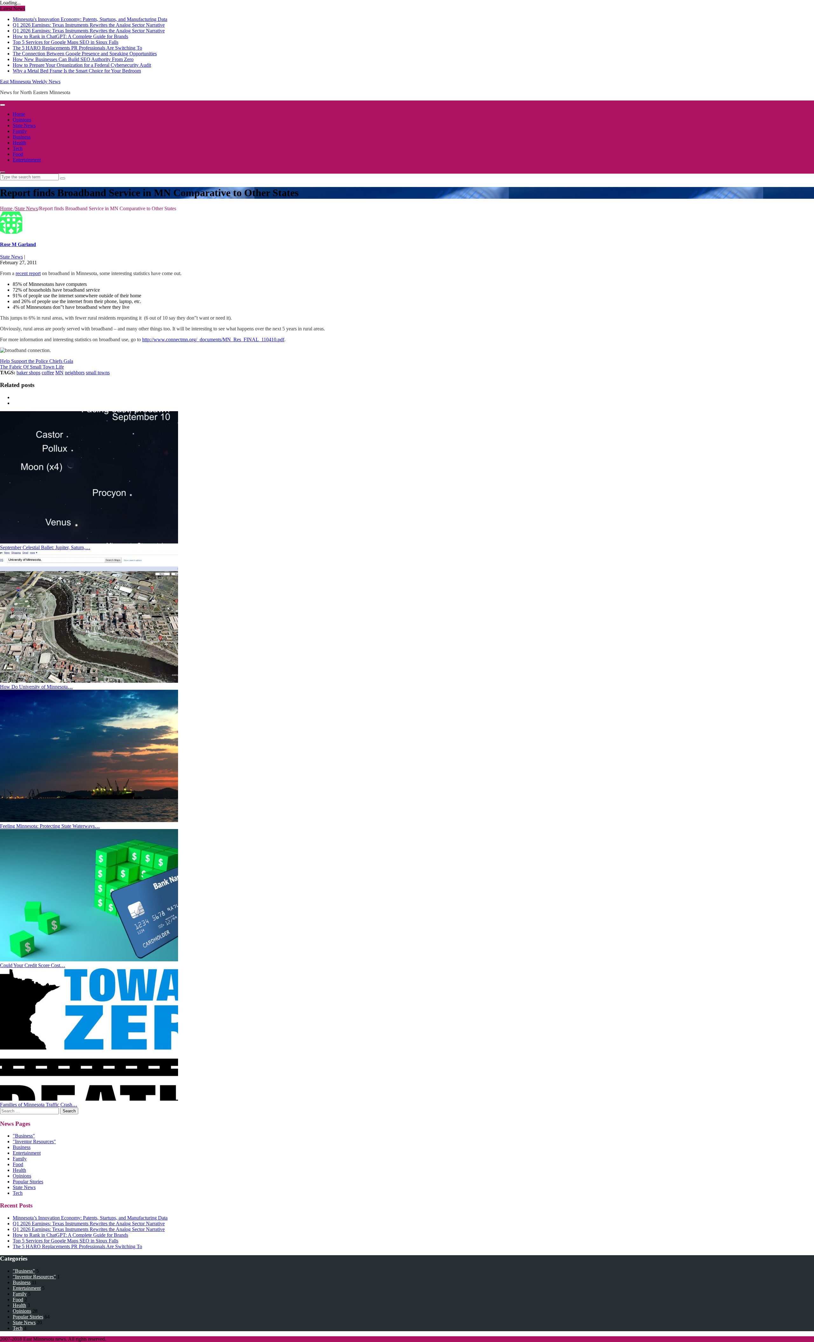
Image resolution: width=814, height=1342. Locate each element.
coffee (48, 372)
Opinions (22, 119)
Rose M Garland (18, 244)
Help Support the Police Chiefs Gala (36, 361)
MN (59, 372)
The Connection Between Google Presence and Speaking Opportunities (85, 53)
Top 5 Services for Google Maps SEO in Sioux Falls (65, 42)
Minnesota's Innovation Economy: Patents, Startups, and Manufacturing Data (90, 19)
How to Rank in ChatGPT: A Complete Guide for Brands (70, 36)
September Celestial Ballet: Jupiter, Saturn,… (45, 547)
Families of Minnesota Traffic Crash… (38, 1104)
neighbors (75, 372)
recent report (28, 273)
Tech (18, 148)
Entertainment (27, 160)
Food (18, 154)
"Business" (24, 1135)
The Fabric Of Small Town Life (32, 367)
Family (20, 131)
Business (22, 137)
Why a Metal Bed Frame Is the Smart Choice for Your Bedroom (77, 70)
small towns (98, 372)
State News (24, 125)
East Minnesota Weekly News (30, 81)
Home (19, 114)
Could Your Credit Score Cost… (32, 965)
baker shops (28, 372)
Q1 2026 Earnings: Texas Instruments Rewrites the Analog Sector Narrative (89, 25)
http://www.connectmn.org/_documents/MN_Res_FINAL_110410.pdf (213, 339)
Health (19, 142)
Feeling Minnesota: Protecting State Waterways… (50, 826)
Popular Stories (28, 1181)
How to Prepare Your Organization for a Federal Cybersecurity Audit (82, 65)
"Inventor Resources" (34, 1141)
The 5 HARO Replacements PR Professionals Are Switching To (77, 48)
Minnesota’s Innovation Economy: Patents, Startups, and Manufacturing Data (90, 1218)
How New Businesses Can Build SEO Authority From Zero (73, 59)
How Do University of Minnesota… (36, 686)
